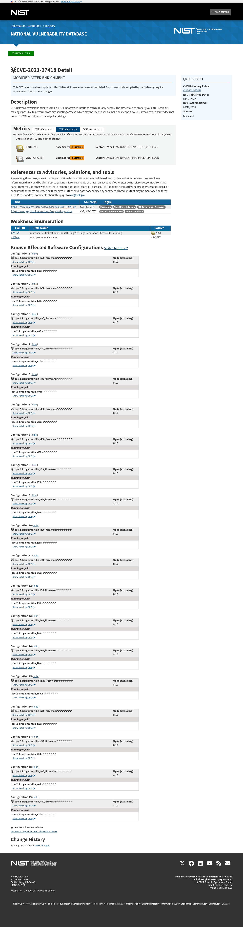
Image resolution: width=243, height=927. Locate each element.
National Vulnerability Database (49, 34)
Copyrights (62, 903)
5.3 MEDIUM (77, 158)
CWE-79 (15, 233)
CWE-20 (15, 237)
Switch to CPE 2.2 (116, 248)
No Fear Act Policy (103, 903)
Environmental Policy (130, 903)
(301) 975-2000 (18, 885)
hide (34, 253)
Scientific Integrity (151, 903)
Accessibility (32, 903)
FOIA (115, 903)
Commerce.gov (200, 903)
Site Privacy (18, 903)
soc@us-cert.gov (223, 885)
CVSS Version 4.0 (44, 129)
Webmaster (16, 890)
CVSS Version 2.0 (92, 129)
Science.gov (214, 903)
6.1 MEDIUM (77, 147)
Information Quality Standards (176, 903)
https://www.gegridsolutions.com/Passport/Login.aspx (41, 211)
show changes (42, 845)
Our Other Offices (46, 890)
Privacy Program (47, 903)
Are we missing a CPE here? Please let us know (34, 831)
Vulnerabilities (21, 53)
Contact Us (29, 890)
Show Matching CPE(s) (23, 262)
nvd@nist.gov (77, 195)
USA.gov (226, 903)
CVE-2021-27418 (192, 90)
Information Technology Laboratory (33, 26)
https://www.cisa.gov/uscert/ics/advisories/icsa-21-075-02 (43, 207)
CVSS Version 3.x (68, 129)
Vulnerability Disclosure (81, 903)
